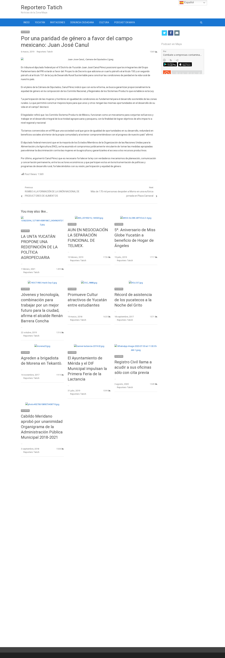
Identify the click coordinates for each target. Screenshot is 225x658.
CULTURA (104, 22)
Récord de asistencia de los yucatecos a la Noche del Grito (133, 299)
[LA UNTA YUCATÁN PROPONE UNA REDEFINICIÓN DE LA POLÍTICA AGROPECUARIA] (42, 218)
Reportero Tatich (41, 7)
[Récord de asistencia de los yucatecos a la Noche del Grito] (136, 282)
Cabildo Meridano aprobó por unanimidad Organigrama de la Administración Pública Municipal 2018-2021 (42, 427)
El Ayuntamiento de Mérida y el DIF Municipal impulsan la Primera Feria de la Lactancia (87, 368)
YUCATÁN (40, 22)
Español (188, 2)
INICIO (27, 22)
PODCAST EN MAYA (124, 22)
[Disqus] (89, 507)
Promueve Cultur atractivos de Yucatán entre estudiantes (87, 299)
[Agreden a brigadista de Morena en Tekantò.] (42, 346)
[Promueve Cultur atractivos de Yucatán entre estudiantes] (89, 282)
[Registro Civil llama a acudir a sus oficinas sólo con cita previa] (135, 346)
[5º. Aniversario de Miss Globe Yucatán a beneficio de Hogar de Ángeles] (135, 218)
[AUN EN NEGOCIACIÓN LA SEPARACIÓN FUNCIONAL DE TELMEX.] (89, 218)
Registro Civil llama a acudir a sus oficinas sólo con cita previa (133, 367)
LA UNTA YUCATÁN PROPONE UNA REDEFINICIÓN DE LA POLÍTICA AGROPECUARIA (39, 247)
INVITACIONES (57, 22)
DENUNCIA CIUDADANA (82, 22)
